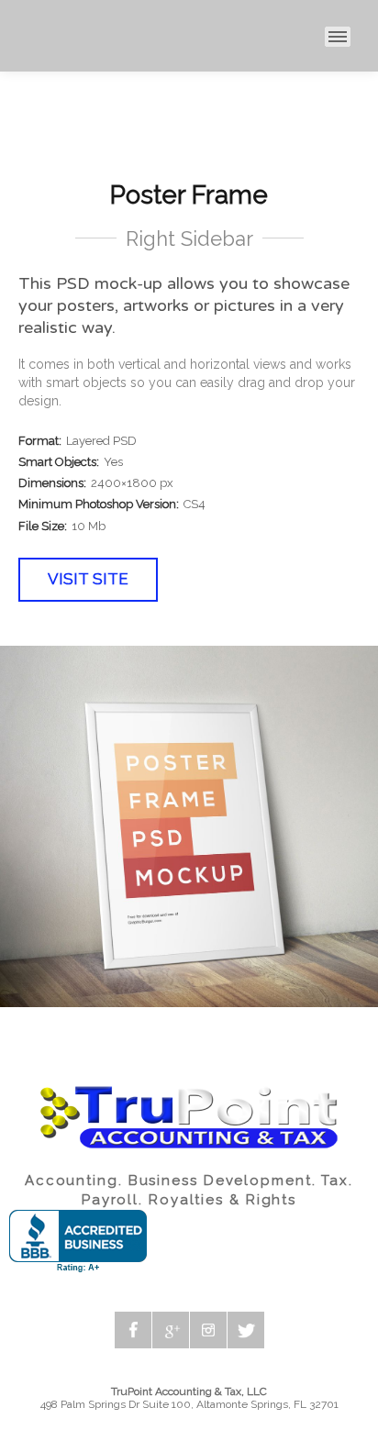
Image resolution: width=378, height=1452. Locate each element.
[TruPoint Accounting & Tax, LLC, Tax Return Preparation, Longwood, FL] (78, 1241)
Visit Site (88, 579)
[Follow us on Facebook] (133, 1330)
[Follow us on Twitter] (246, 1330)
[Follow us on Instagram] (208, 1330)
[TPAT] (13, 37)
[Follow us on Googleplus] (170, 1330)
